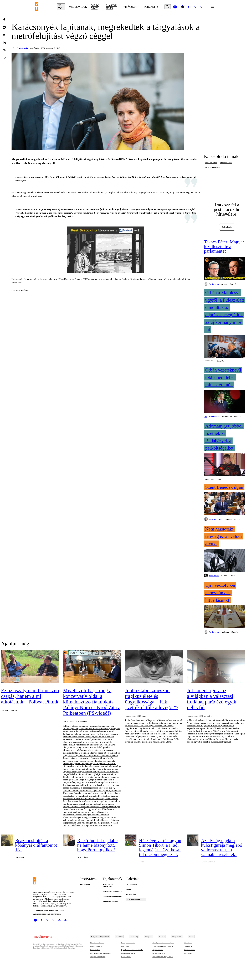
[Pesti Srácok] (44, 6)
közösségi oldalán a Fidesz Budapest (35, 192)
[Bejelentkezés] (175, 7)
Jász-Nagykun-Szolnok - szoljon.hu (163, 943)
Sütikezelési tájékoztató (112, 891)
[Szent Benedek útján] (224, 504)
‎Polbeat (5, 710)
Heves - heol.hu (126, 957)
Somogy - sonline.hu (158, 953)
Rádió (191, 936)
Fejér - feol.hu (125, 946)
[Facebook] (189, 7)
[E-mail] (4, 50)
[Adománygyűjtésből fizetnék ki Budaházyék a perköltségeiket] (224, 465)
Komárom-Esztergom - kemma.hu (162, 946)
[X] (195, 7)
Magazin (148, 936)
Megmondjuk (78, 6)
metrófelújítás (226, 163)
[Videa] (183, 7)
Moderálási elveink (110, 901)
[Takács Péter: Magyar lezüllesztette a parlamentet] (224, 269)
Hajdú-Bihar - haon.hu (128, 953)
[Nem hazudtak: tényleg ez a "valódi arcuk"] (224, 560)
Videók (128, 889)
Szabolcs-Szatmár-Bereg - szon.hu (162, 957)
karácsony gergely (212, 167)
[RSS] (201, 7)
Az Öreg (224, 284)
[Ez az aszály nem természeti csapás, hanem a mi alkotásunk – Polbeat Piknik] (30, 666)
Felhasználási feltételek (112, 896)
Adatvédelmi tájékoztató (107, 885)
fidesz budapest (211, 163)
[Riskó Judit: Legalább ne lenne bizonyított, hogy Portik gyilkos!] (69, 840)
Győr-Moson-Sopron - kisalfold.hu (132, 950)
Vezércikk (228, 519)
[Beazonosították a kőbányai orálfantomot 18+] (7, 840)
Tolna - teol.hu (188, 943)
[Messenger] (4, 27)
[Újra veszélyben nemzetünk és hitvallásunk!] (224, 617)
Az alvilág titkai (84, 857)
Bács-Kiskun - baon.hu (97, 943)
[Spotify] (59, 920)
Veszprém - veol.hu (189, 950)
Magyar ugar (111, 7)
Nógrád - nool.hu (157, 950)
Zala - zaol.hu (188, 953)
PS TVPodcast (131, 884)
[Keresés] (168, 6)
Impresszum (84, 884)
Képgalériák (131, 894)
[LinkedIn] (4, 42)
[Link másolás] (4, 58)
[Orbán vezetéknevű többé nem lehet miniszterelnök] (224, 401)
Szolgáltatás (176, 936)
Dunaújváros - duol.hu (128, 943)
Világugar (130, 6)
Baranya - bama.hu (96, 946)
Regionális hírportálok (100, 936)
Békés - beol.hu (95, 950)
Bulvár (162, 936)
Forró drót (95, 7)
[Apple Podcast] (65, 920)
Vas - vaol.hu (188, 946)
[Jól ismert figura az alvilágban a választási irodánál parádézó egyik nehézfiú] (216, 666)
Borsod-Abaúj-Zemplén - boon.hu (100, 953)
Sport (142, 862)
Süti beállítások (133, 900)
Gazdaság (134, 936)
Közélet (119, 936)
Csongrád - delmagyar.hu (97, 957)
